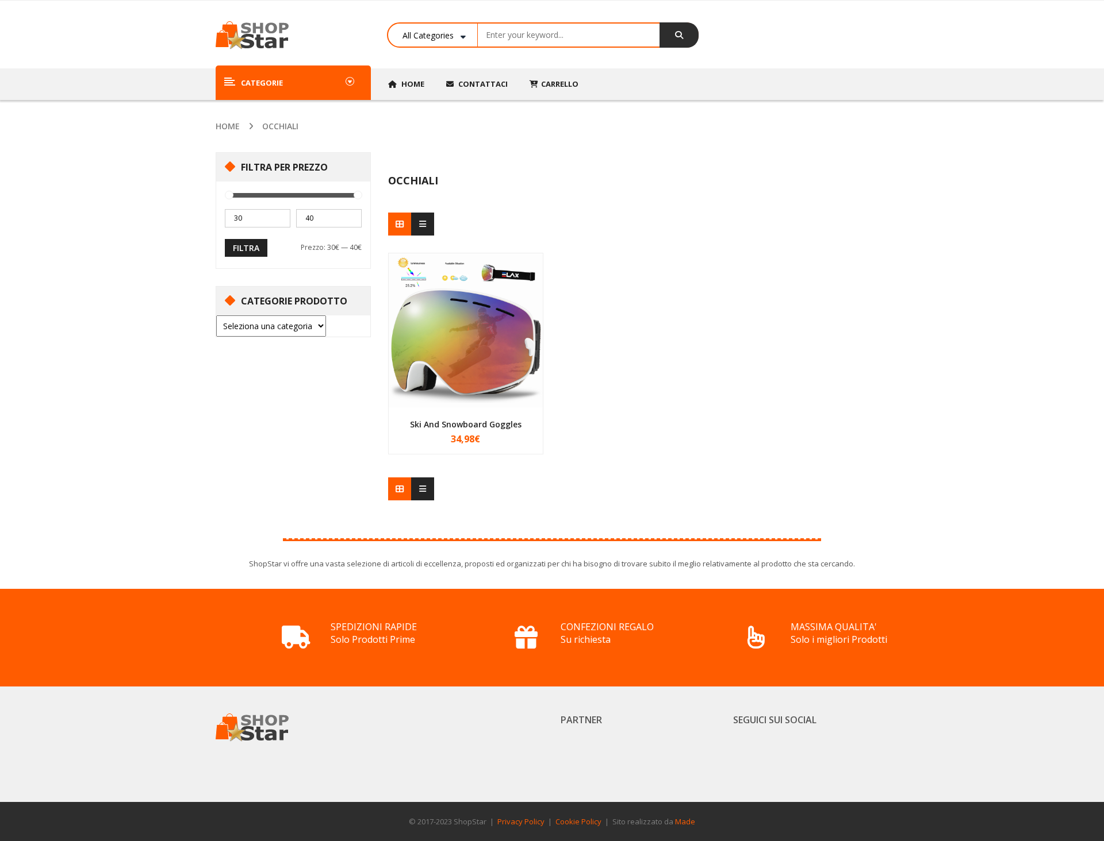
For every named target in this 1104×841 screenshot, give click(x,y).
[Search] (679, 35)
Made (685, 821)
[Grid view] (399, 224)
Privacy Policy (521, 821)
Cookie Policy (578, 821)
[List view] (422, 224)
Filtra (246, 247)
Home (228, 126)
